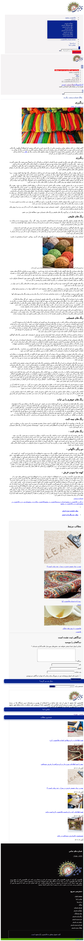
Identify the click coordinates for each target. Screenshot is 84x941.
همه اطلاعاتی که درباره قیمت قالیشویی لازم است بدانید (64, 812)
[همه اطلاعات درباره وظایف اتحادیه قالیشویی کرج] (75, 736)
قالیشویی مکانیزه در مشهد (35, 502)
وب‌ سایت (78, 672)
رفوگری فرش (78, 910)
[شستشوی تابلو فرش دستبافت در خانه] (75, 832)
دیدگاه (78, 661)
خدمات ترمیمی (78, 498)
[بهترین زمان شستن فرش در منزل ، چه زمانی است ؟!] (75, 784)
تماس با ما (79, 899)
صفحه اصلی (78, 896)
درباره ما (79, 902)
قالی (25, 152)
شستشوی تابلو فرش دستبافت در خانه (70, 836)
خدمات (79, 604)
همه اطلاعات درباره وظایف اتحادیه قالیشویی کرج (66, 740)
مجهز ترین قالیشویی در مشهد (69, 504)
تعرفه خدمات (78, 908)
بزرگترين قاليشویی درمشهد (74, 502)
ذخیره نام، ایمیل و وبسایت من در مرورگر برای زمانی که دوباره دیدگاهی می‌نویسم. (52, 676)
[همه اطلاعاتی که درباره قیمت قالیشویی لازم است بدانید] (75, 808)
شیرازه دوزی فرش (76, 925)
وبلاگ (80, 905)
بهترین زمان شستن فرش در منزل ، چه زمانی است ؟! (65, 788)
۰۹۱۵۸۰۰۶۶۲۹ (78, 714)
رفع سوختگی (78, 913)
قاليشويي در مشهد (50, 502)
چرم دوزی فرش (77, 919)
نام (80, 664)
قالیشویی (78, 570)
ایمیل (79, 668)
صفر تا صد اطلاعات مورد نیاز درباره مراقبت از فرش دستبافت (62, 764)
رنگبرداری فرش (77, 916)
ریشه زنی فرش (77, 922)
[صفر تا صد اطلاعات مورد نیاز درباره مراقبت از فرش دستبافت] (75, 760)
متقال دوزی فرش (77, 928)
